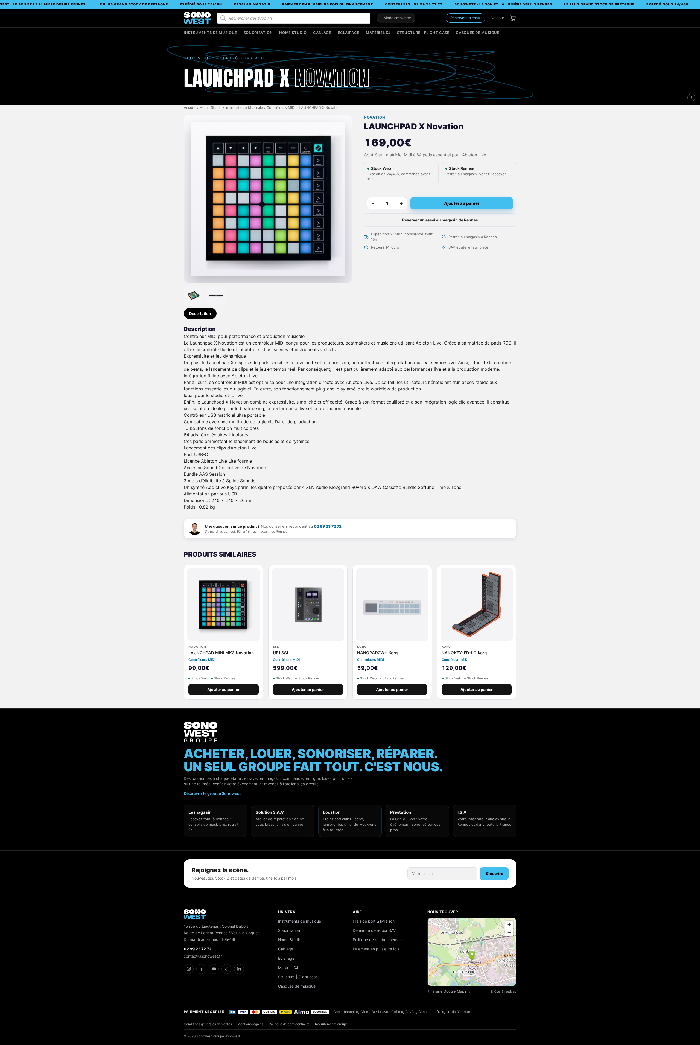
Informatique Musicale (244, 108)
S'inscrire (494, 873)
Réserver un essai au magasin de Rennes (440, 220)
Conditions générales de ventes (208, 1024)
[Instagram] (189, 969)
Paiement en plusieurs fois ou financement (327, 4)
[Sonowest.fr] (197, 18)
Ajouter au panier (461, 203)
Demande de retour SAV (374, 930)
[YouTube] (214, 969)
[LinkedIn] (239, 969)
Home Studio (293, 33)
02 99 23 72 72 (328, 526)
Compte (497, 18)
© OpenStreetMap (503, 991)
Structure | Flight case (423, 33)
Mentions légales (250, 1024)
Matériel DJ (378, 33)
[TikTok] (226, 969)
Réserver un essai (465, 18)
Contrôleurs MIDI (281, 108)
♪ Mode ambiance (396, 18)
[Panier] (513, 18)
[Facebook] (201, 969)
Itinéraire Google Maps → (449, 991)
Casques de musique (477, 33)
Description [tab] (200, 313)
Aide (357, 912)
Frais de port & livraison (374, 921)
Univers (287, 912)
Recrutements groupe (331, 1024)
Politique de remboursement (378, 939)
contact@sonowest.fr (203, 956)
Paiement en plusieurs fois (376, 949)
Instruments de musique (210, 33)
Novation (374, 117)
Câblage (322, 33)
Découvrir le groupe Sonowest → (214, 793)
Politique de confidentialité (289, 1024)
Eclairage (349, 33)
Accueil (190, 108)
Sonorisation (258, 33)
